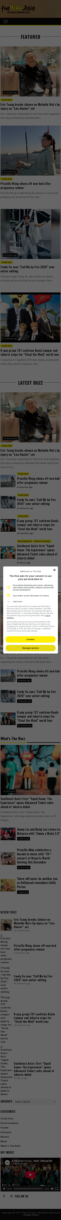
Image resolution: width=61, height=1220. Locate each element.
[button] (30, 602)
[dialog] (30, 610)
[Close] (54, 570)
